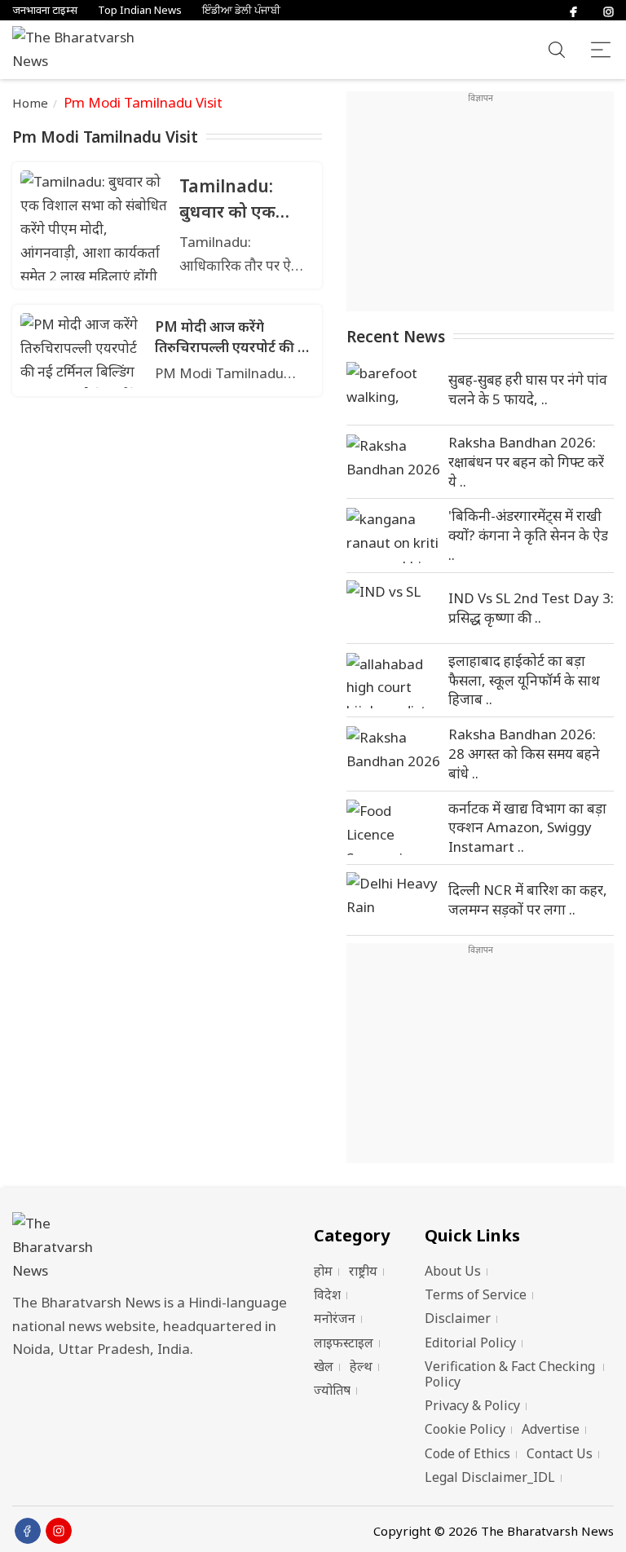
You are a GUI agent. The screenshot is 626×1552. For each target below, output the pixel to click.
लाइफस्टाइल (343, 1342)
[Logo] (155, 1247)
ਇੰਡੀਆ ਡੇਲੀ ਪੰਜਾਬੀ (241, 10)
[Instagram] (608, 10)
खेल (323, 1366)
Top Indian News (140, 10)
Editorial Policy (470, 1342)
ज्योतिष (332, 1390)
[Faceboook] (28, 1531)
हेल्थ (361, 1366)
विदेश (327, 1294)
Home (30, 103)
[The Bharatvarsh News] (81, 49)
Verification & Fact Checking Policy (510, 1374)
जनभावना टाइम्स (44, 10)
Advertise (551, 1429)
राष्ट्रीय (363, 1271)
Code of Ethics (467, 1453)
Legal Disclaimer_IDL (490, 1477)
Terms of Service (476, 1294)
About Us (453, 1271)
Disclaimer (458, 1318)
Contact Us (560, 1453)
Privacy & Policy (472, 1405)
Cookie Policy (465, 1429)
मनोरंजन (334, 1318)
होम (323, 1271)
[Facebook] (573, 10)
